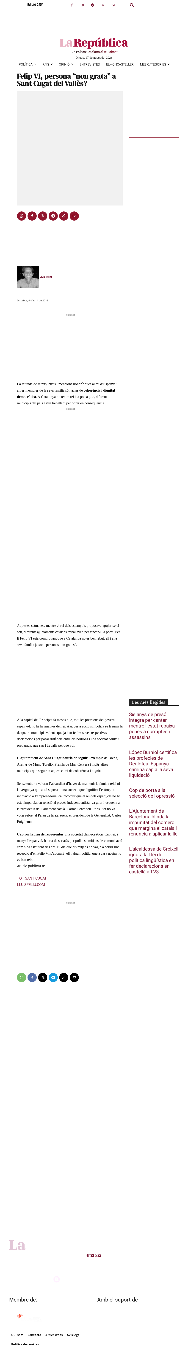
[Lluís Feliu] (28, 277)
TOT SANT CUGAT (32, 878)
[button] (132, 5)
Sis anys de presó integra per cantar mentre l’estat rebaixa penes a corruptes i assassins (152, 726)
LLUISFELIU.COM (31, 885)
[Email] (74, 216)
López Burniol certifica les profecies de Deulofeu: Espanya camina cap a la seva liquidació (153, 764)
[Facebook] (72, 5)
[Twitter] (103, 5)
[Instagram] (82, 5)
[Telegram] (92, 5)
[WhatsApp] (113, 5)
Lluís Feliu (46, 276)
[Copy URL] (63, 216)
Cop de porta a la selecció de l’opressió (152, 793)
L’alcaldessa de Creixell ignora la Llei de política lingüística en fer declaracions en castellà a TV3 (153, 860)
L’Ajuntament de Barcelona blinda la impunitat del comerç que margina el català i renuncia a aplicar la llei (154, 823)
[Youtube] (99, 1255)
